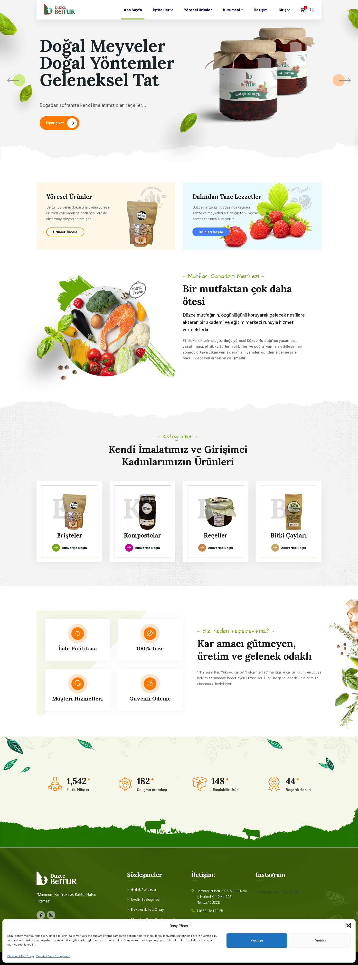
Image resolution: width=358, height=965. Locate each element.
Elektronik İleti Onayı (20, 956)
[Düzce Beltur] (59, 10)
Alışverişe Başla (74, 548)
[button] (348, 925)
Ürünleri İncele (65, 232)
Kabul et (257, 940)
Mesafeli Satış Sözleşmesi (53, 956)
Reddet (320, 940)
